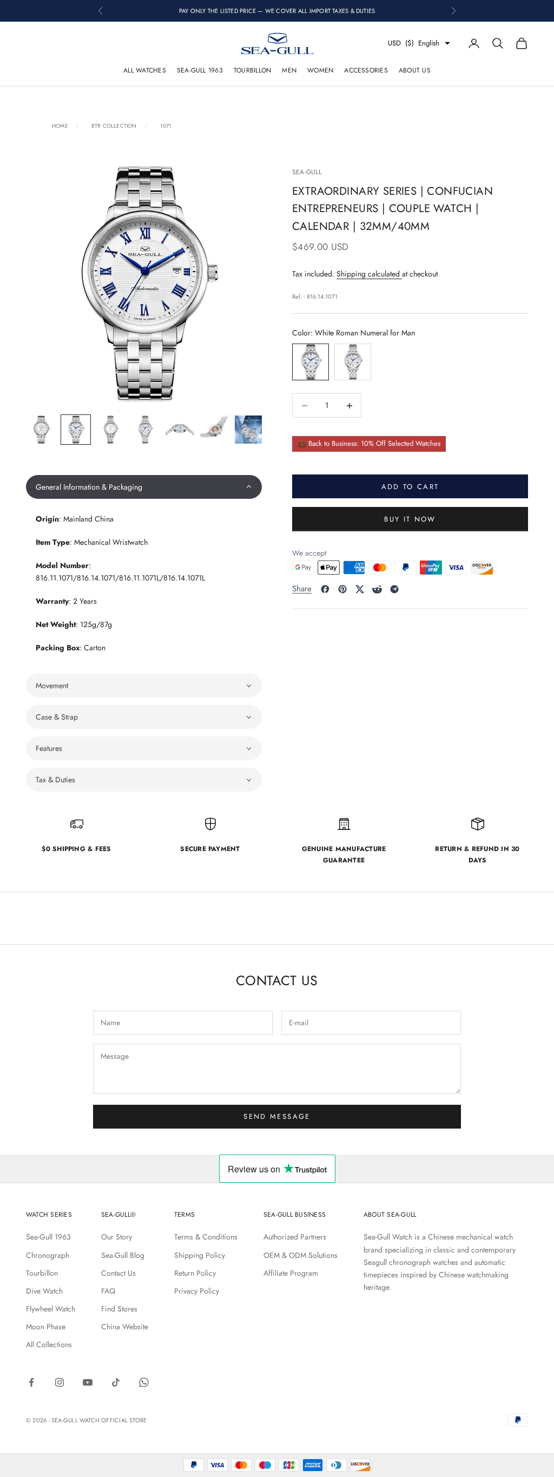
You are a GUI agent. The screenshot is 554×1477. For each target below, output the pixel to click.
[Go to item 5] (179, 429)
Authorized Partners (294, 1236)
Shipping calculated (369, 273)
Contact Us (118, 1273)
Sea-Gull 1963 (200, 70)
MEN (289, 70)
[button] (144, 487)
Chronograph (47, 1255)
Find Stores (119, 1308)
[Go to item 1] (41, 429)
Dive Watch (44, 1290)
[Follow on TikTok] (115, 1382)
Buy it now (410, 519)
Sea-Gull (306, 172)
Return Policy (195, 1273)
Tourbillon (252, 70)
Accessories (366, 70)
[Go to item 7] (249, 429)
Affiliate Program (290, 1273)
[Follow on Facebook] (31, 1382)
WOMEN (320, 70)
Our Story (116, 1236)
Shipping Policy (199, 1255)
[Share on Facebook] (325, 589)
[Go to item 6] (214, 429)
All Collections (49, 1344)
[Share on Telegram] (394, 589)
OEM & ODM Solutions (300, 1255)
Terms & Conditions (206, 1236)
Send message (276, 1116)
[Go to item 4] (145, 429)
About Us (415, 70)
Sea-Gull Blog (122, 1255)
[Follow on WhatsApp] (143, 1382)
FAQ (108, 1290)
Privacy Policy (196, 1290)
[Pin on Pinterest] (342, 589)
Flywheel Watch (50, 1308)
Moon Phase (45, 1326)
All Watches (144, 70)
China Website (124, 1326)
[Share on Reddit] (377, 589)
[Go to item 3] (110, 429)
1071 (166, 126)
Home (60, 126)
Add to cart (410, 487)
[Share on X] (360, 589)
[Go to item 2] (76, 429)
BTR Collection (114, 126)
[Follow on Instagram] (59, 1382)
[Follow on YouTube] (87, 1382)
